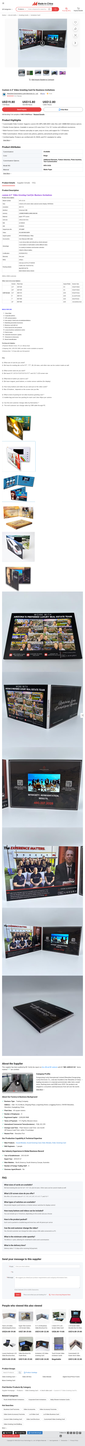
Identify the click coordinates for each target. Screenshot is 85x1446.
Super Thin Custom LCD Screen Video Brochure (25, 1328)
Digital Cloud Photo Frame (71, 1377)
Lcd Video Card (34, 1414)
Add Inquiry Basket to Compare (43, 79)
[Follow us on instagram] (74, 1433)
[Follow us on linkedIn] (61, 1436)
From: (11, 1266)
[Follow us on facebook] (68, 1433)
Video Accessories (29, 1409)
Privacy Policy (74, 1440)
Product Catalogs (31, 1372)
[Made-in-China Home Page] (42, 4)
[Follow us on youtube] (77, 1433)
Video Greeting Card (59, 1143)
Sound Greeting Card (34, 1143)
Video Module (46, 1143)
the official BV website (49, 1067)
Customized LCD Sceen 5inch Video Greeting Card (74, 1355)
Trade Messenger (34, 1433)
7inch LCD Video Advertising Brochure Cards (9, 1328)
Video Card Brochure (33, 1419)
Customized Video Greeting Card (54, 1419)
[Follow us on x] (71, 1433)
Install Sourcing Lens (12, 1436)
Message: (10, 1277)
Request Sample (39, 114)
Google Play (20, 1433)
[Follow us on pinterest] (80, 1433)
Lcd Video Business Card (51, 1414)
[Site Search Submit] (55, 9)
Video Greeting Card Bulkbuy (13, 1424)
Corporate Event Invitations (37, 1399)
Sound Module (21, 1143)
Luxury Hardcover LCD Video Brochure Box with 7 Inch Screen (9, 1355)
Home (4, 15)
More (4, 1428)
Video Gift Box (26, 1377)
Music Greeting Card (8, 1380)
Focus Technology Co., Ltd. (28, 1440)
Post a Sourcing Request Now (59, 1295)
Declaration (64, 1440)
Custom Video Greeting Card (13, 1419)
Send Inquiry (22, 109)
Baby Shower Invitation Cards (60, 1399)
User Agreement (53, 1440)
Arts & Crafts (12, 15)
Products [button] (21, 9)
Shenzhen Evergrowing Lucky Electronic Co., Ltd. (22, 94)
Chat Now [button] (64, 110)
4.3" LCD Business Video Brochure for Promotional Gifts (41, 1328)
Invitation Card (35, 15)
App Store (7, 1433)
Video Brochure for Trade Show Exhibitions (25, 1355)
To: (12, 1272)
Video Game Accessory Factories (14, 1414)
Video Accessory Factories (48, 1409)
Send (17, 1295)
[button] (3, 3)
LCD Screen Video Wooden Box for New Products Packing (75, 1328)
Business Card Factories (11, 1409)
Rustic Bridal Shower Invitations (14, 1399)
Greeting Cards (23, 15)
